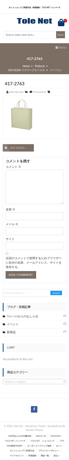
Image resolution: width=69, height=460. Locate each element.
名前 (10, 209)
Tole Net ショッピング (43, 441)
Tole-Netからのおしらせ (22, 316)
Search (56, 293)
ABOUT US (41, 436)
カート (59, 446)
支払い (56, 456)
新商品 (11, 332)
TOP (62, 441)
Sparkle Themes (34, 430)
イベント (13, 324)
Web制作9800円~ (15, 446)
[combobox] (34, 381)
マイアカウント (17, 456)
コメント (13, 166)
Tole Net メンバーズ (51, 7)
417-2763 (14, 84)
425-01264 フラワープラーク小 (22, 147)
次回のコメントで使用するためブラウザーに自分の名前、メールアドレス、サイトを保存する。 (34, 263)
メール (12, 224)
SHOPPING (55, 436)
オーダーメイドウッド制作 (39, 446)
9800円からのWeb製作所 (19, 436)
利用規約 (36, 7)
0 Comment (39, 92)
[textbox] (34, 381)
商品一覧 (45, 456)
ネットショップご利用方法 (20, 7)
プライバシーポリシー (49, 451)
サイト (10, 239)
